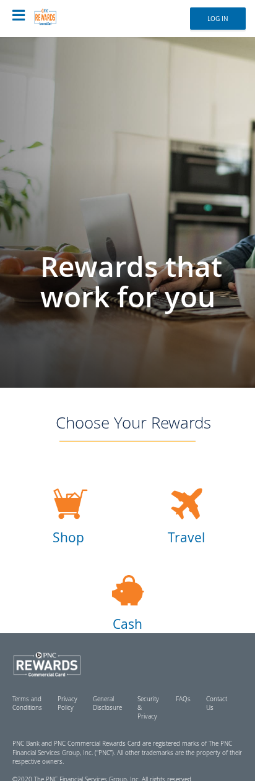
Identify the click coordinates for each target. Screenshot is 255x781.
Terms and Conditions (27, 703)
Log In (217, 18)
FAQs (183, 699)
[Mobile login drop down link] (18, 15)
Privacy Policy (67, 703)
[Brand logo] (56, 12)
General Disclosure (107, 703)
